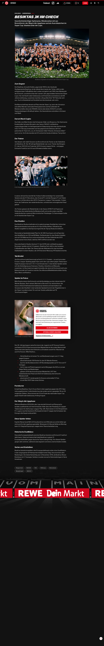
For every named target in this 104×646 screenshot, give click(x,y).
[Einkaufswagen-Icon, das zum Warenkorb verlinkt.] (94, 3)
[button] (98, 3)
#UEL (35, 467)
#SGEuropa (43, 467)
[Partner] (13, 497)
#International (52, 467)
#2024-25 (29, 471)
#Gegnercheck (19, 467)
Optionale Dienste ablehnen (52, 332)
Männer (13, 3)
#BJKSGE (28, 467)
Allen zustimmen (52, 328)
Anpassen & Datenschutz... (43, 335)
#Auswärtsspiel (19, 471)
